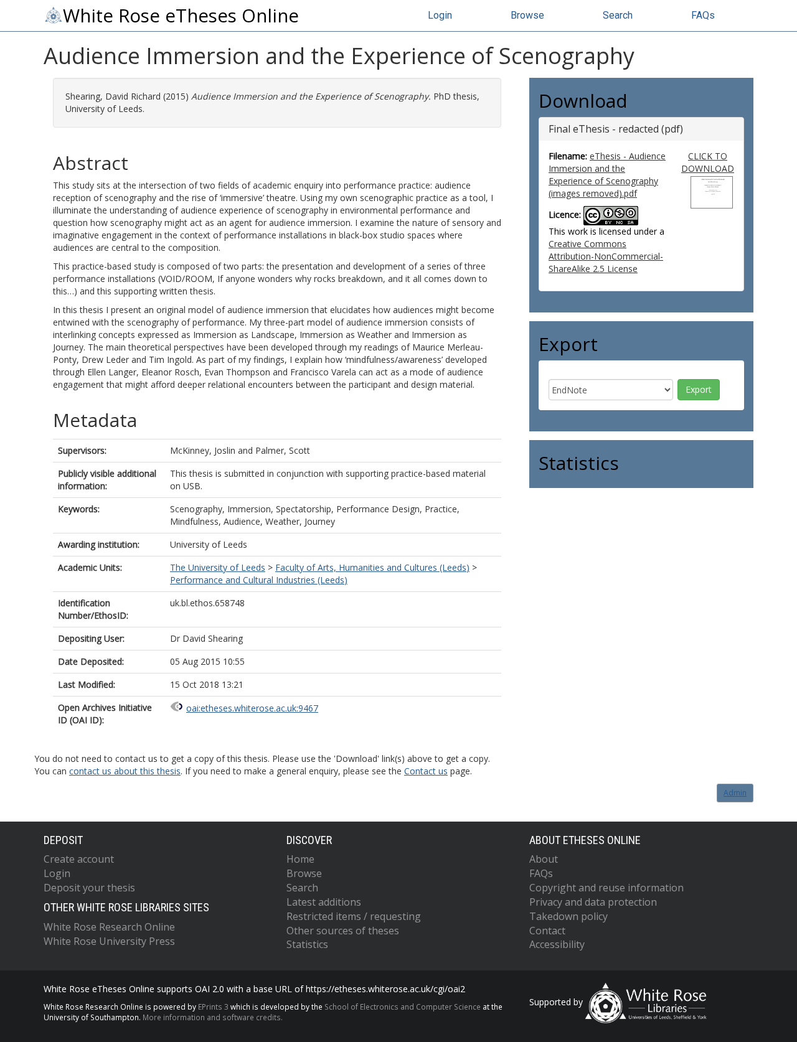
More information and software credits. (213, 1017)
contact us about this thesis (125, 771)
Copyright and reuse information (606, 887)
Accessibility (557, 944)
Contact (547, 930)
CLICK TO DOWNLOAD (707, 162)
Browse (527, 15)
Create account (79, 859)
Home (300, 859)
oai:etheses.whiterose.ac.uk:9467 (252, 708)
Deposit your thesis (89, 887)
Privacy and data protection (593, 902)
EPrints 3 (213, 1006)
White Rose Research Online (109, 927)
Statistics (307, 944)
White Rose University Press (109, 941)
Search (618, 15)
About (543, 859)
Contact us (426, 771)
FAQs (703, 15)
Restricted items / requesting (353, 916)
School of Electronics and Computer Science (402, 1006)
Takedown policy (568, 916)
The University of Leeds (217, 567)
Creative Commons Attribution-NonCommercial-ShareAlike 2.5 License (606, 256)
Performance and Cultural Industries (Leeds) (258, 580)
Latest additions (323, 902)
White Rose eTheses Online (181, 15)
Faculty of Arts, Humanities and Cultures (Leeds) (372, 567)
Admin (735, 792)
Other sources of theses (342, 930)
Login (440, 15)
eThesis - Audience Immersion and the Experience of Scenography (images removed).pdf (607, 174)
